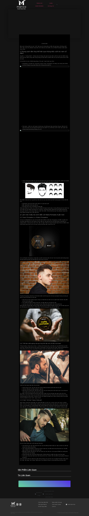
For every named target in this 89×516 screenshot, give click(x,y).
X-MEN (50, 3)
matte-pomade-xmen (49, 491)
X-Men (39, 495)
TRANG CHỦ (39, 3)
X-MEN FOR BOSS (39, 6)
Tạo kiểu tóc (39, 492)
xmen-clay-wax (49, 494)
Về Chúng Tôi (51, 6)
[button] (57, 5)
